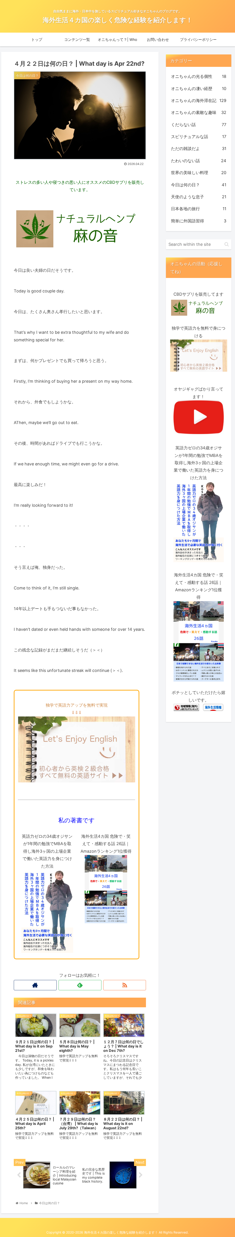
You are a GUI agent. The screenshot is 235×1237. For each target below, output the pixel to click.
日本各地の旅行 (198, 208)
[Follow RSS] (124, 985)
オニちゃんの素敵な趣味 (198, 112)
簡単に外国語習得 (198, 220)
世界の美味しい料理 (198, 172)
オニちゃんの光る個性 (198, 76)
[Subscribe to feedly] (80, 985)
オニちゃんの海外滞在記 (198, 100)
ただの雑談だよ (198, 148)
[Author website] (35, 985)
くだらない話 (198, 124)
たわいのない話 (198, 160)
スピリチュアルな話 (198, 136)
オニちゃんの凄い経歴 (198, 88)
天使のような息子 (198, 196)
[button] (227, 244)
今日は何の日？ (198, 184)
